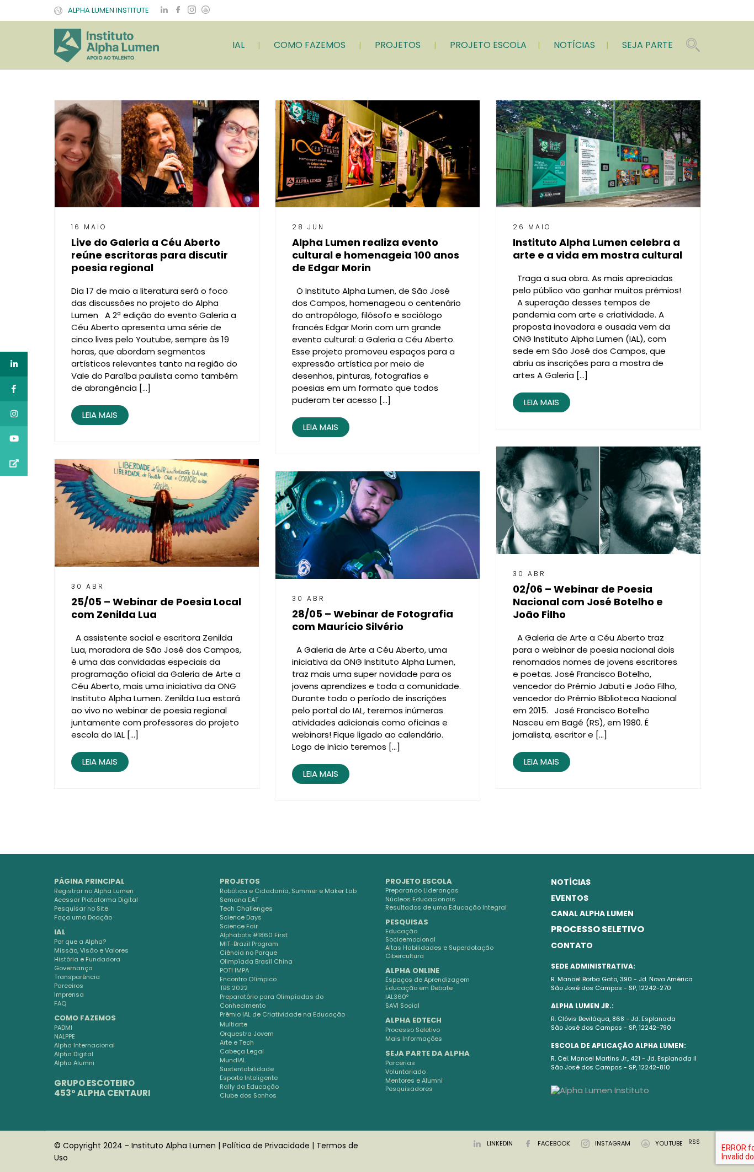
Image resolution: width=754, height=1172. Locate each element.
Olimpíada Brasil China (256, 961)
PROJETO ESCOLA (488, 45)
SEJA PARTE (647, 45)
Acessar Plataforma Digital (96, 899)
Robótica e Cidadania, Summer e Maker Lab (288, 890)
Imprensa (69, 994)
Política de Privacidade (266, 1145)
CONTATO (572, 945)
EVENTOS (569, 898)
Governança (73, 968)
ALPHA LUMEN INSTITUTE (108, 10)
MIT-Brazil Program (249, 943)
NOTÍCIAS (574, 45)
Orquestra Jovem (247, 1033)
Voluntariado (405, 1071)
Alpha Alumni (74, 1062)
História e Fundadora (87, 959)
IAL (238, 45)
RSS (694, 1142)
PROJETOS (398, 45)
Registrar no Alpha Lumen (94, 890)
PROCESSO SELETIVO (597, 929)
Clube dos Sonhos (248, 1095)
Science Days (241, 917)
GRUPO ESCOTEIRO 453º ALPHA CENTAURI (102, 1088)
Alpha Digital (73, 1054)
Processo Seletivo (412, 1029)
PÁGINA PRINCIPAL (89, 881)
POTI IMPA (234, 970)
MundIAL (233, 1060)
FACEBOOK (554, 1143)
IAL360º (396, 996)
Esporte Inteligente (249, 1077)
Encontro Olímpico (248, 979)
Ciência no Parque (248, 952)
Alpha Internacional (84, 1045)
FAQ (60, 1003)
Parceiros (68, 985)
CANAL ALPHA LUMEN (592, 913)
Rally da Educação (249, 1086)
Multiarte (233, 1024)
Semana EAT (239, 899)
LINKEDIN (500, 1143)
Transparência (77, 976)
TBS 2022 (234, 987)
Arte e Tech (237, 1042)
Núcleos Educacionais (420, 899)
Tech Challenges (246, 908)
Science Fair (239, 926)
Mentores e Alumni (414, 1080)
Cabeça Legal (242, 1051)
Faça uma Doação (83, 917)
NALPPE (64, 1036)
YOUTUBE (669, 1143)
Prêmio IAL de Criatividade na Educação (282, 1014)
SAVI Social (402, 1005)
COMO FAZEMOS (310, 45)
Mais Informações (413, 1038)
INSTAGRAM (612, 1143)
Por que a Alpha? (80, 941)
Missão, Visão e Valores (91, 950)
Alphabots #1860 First (254, 935)
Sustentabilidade (247, 1069)
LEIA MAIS (100, 415)
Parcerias (400, 1062)
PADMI (63, 1027)
